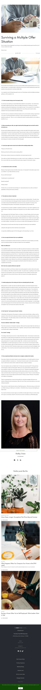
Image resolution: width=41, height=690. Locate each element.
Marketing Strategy (20, 666)
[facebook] (14, 460)
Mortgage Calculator (20, 678)
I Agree (20, 688)
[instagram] (20, 651)
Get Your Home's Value (20, 674)
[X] (17, 460)
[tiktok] (22, 651)
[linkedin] (20, 460)
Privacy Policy (20, 681)
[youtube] (23, 460)
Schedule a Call (20, 670)
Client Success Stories (20, 659)
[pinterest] (26, 460)
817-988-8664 (20, 456)
